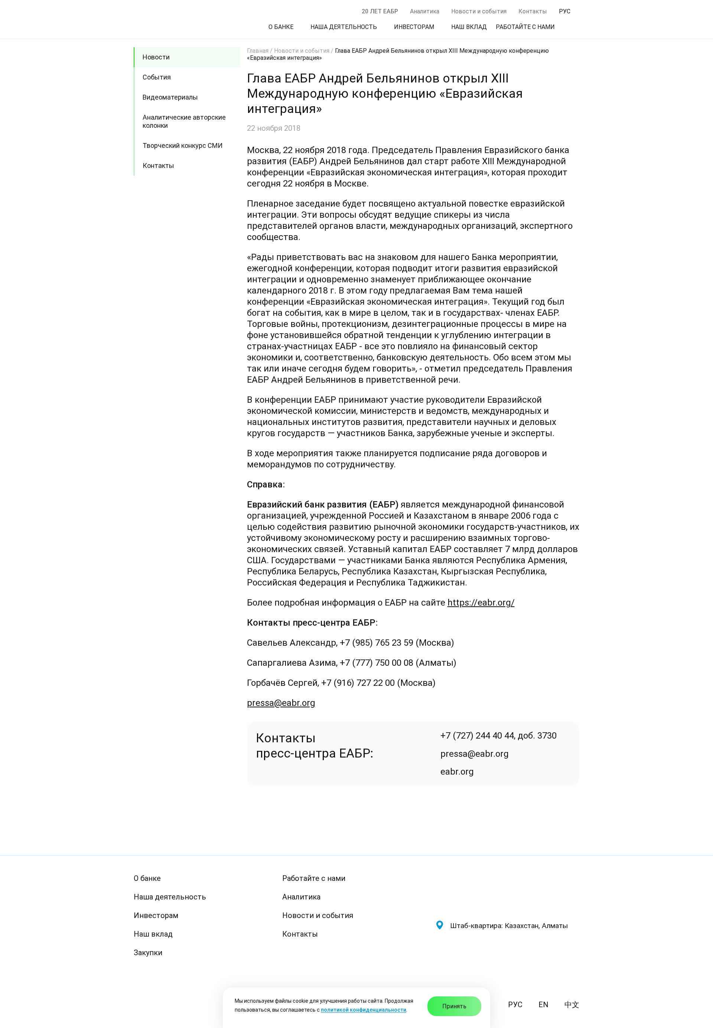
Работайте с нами (313, 878)
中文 (571, 1004)
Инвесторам (156, 915)
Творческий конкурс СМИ (182, 145)
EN (543, 1004)
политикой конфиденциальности (363, 1010)
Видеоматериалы (170, 97)
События (157, 77)
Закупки (148, 952)
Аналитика (424, 11)
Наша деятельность (170, 896)
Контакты (532, 11)
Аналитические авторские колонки (184, 121)
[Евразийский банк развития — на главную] (507, 891)
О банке (147, 878)
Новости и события (479, 11)
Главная (257, 50)
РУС (515, 1004)
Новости (156, 57)
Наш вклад (153, 934)
